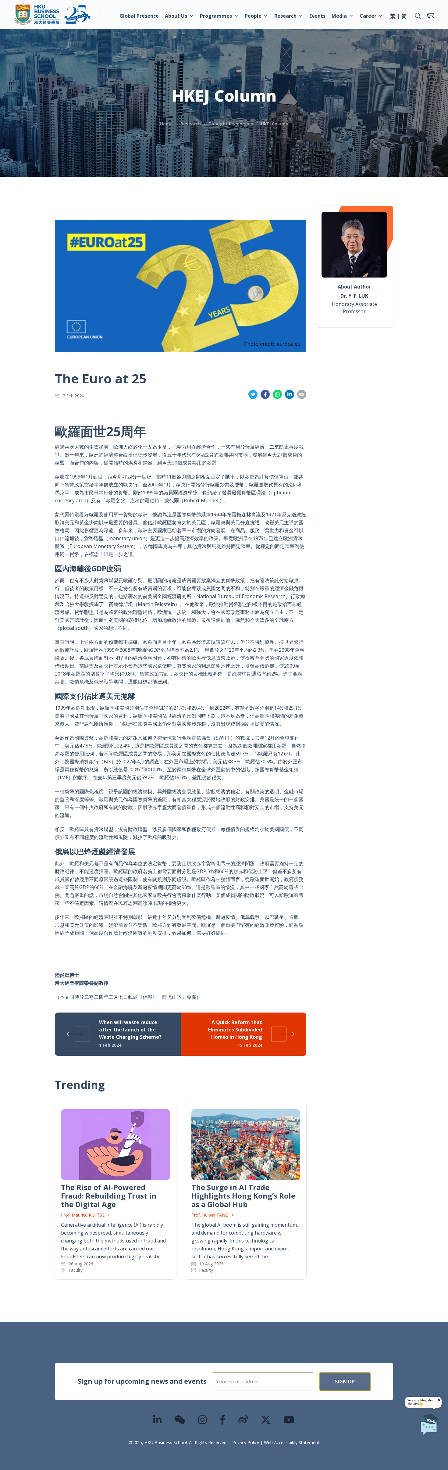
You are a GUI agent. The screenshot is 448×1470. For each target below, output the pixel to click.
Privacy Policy (245, 1442)
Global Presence (139, 16)
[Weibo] (243, 1419)
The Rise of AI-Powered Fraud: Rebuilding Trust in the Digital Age (108, 1195)
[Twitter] (266, 1419)
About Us (176, 16)
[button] (418, 16)
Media (339, 16)
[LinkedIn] (157, 1419)
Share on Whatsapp (277, 394)
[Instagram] (202, 1419)
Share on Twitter (253, 394)
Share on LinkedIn (289, 394)
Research (285, 16)
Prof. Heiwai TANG (209, 1215)
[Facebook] (222, 1419)
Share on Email (301, 394)
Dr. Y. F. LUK (354, 295)
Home (166, 124)
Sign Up (345, 1381)
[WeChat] (180, 1419)
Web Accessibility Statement (291, 1442)
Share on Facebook (265, 394)
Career (368, 16)
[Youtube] (289, 1419)
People (253, 16)
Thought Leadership (230, 124)
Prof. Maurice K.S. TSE (83, 1215)
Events (317, 16)
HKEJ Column (274, 124)
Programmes (216, 16)
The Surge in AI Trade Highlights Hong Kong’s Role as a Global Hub (243, 1195)
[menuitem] (393, 17)
